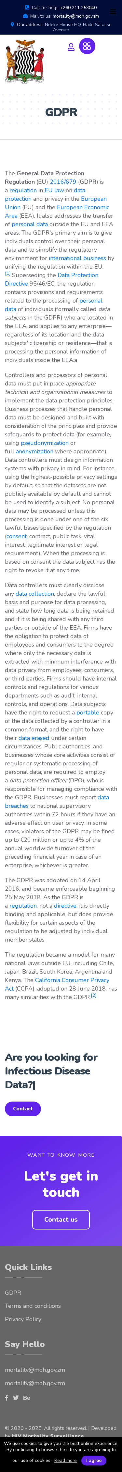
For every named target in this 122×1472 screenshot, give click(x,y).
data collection (35, 594)
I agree (94, 1460)
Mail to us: (40, 16)
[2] (93, 995)
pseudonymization (45, 443)
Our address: (30, 24)
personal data (30, 224)
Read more (65, 1460)
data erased (34, 738)
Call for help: (45, 7)
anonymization (34, 451)
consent (17, 536)
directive (65, 906)
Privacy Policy (23, 1305)
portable (87, 712)
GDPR (13, 1279)
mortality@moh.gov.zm (76, 16)
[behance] (26, 1384)
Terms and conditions (33, 1292)
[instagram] (16, 1384)
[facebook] (6, 1384)
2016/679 (63, 182)
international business (77, 258)
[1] (7, 273)
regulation (23, 190)
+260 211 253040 (78, 8)
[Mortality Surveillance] (24, 62)
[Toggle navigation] (113, 12)
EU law (54, 190)
